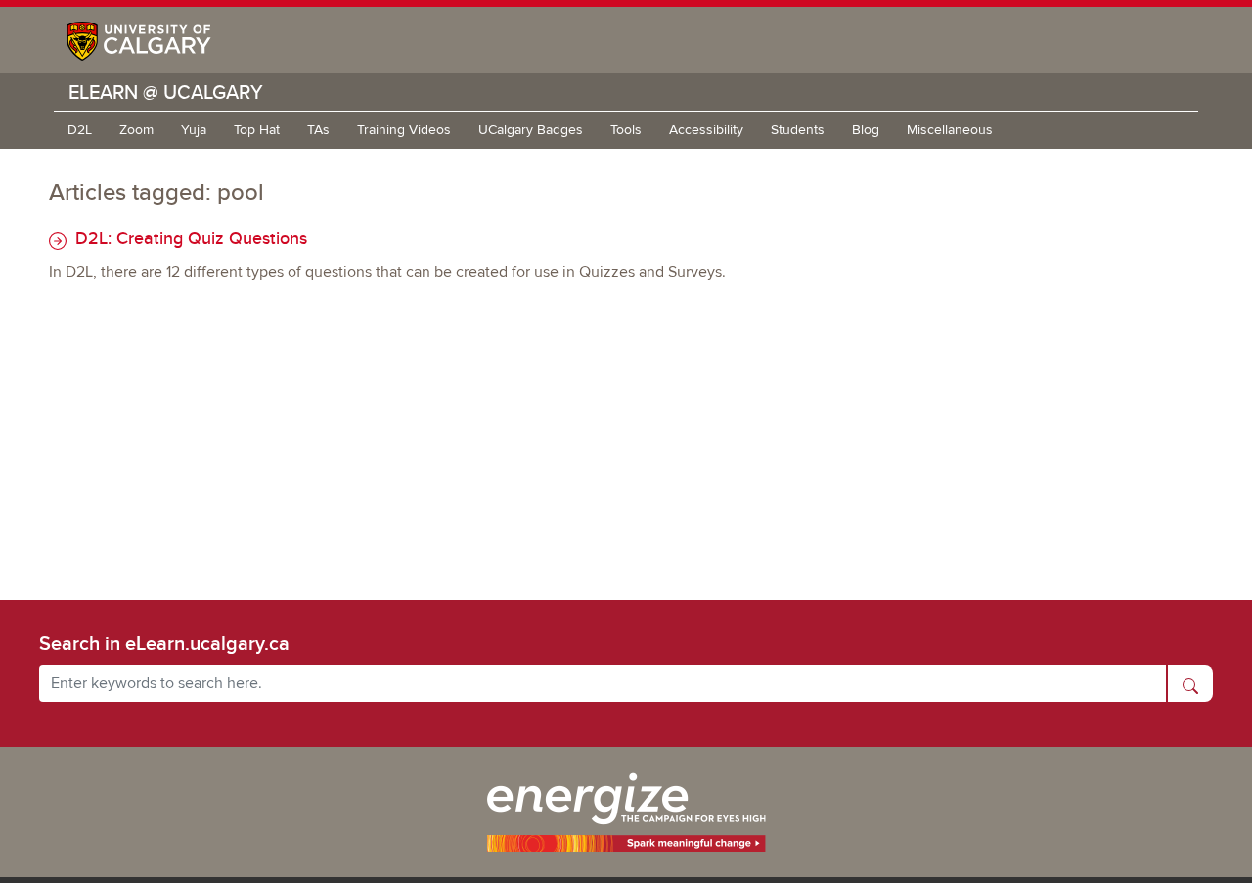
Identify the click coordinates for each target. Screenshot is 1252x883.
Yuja (193, 129)
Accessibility (706, 129)
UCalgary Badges (530, 129)
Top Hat (257, 129)
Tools (626, 129)
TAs (318, 129)
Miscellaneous (950, 129)
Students (798, 129)
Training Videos (404, 129)
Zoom (136, 129)
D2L (79, 129)
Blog (865, 129)
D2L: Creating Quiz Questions (188, 237)
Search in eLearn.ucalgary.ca (164, 643)
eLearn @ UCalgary (165, 91)
